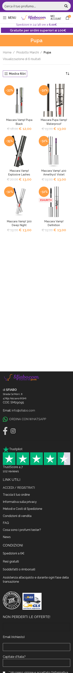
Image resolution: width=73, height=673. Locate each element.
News (7, 537)
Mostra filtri (17, 73)
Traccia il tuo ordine (16, 494)
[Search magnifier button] (66, 6)
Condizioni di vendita (17, 516)
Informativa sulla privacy (20, 502)
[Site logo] (34, 17)
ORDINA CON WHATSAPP (27, 419)
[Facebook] (5, 431)
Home (7, 52)
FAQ (6, 523)
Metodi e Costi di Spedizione (22, 509)
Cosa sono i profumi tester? (22, 530)
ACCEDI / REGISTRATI (19, 487)
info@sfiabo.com (23, 410)
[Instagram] (13, 431)
